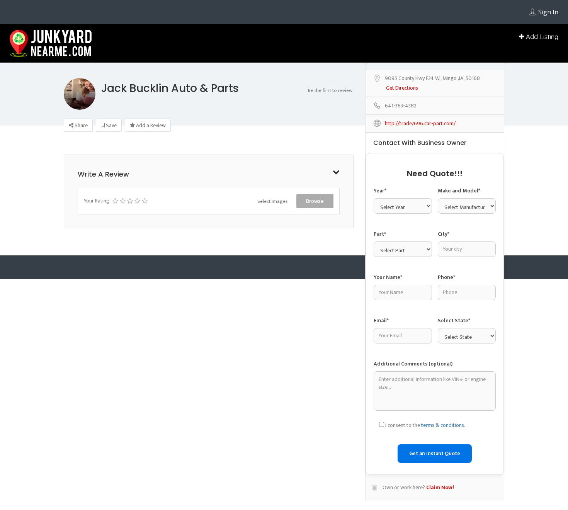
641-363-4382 (401, 106)
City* (443, 234)
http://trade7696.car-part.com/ (420, 124)
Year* (380, 190)
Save (111, 125)
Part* (380, 234)
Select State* (454, 320)
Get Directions (402, 88)
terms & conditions (442, 425)
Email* (381, 320)
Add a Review (150, 125)
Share (80, 125)
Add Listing (541, 36)
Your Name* (388, 277)
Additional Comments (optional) (413, 363)
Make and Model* (459, 190)
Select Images (272, 201)
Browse (315, 200)
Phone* (446, 277)
